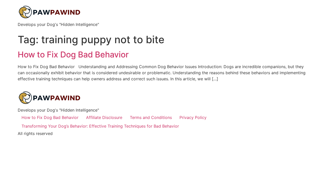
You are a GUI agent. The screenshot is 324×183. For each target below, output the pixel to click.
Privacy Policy (193, 117)
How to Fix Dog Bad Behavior (73, 54)
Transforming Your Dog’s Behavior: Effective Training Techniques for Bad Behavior (100, 126)
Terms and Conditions (151, 117)
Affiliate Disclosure (104, 117)
